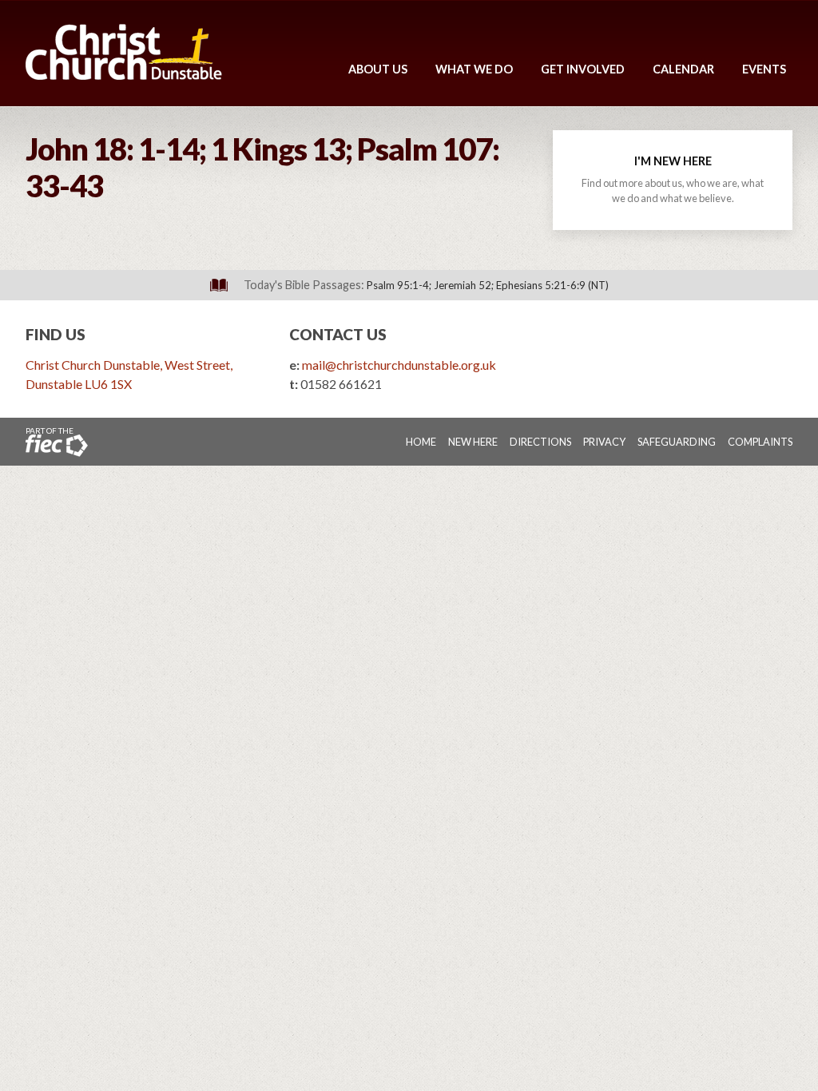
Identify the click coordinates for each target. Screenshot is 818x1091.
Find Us (55, 334)
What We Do (474, 69)
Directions (540, 441)
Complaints (760, 441)
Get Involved (583, 69)
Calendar (683, 69)
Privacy (604, 441)
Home (421, 441)
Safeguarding (676, 441)
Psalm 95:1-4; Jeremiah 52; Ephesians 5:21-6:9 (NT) (488, 285)
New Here (473, 441)
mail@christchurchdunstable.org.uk (399, 364)
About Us (377, 69)
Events (764, 69)
